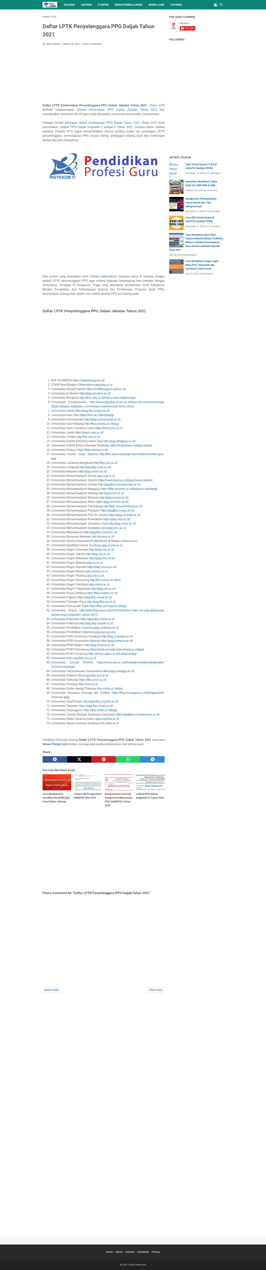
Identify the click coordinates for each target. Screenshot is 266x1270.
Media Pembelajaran (128, 4)
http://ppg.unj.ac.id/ (98, 553)
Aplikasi (69, 4)
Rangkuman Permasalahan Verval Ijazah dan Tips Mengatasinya (201, 202)
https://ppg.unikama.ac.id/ (116, 640)
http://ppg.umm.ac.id (111, 493)
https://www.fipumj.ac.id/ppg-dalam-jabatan (125, 480)
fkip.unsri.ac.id (88, 684)
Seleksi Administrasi (103, 276)
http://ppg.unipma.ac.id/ (99, 645)
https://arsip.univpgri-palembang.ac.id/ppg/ (117, 649)
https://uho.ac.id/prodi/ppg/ (97, 415)
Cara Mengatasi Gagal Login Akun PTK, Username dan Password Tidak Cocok (201, 265)
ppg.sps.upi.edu (105, 632)
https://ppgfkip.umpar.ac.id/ (117, 510)
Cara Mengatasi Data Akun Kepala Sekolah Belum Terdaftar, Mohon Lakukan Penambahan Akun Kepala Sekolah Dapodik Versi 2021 (196, 242)
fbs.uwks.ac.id (110, 723)
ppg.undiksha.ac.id (106, 627)
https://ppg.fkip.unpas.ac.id (97, 619)
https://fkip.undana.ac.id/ (102, 592)
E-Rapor (103, 4)
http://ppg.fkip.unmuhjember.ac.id (119, 484)
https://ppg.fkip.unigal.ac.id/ (92, 410)
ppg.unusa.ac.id (112, 545)
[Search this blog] (221, 5)
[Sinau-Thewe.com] (50, 4)
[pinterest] (103, 759)
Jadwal (160, 127)
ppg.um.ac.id (94, 562)
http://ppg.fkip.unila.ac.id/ (95, 467)
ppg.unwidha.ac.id (107, 718)
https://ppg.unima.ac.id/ (102, 566)
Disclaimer (143, 1251)
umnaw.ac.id (129, 540)
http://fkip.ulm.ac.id (105, 462)
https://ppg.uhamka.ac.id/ (125, 514)
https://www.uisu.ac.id (109, 428)
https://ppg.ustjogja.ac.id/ (118, 671)
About (119, 1251)
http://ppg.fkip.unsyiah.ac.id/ (100, 701)
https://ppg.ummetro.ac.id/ (112, 501)
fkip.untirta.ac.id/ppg (110, 688)
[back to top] (258, 1261)
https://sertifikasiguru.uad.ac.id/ (106, 389)
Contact (129, 1251)
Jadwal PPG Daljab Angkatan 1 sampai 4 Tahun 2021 (96, 127)
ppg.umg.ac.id (106, 475)
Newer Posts (52, 989)
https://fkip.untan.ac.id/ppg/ (100, 710)
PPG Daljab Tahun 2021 (123, 122)
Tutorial (176, 4)
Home (109, 1251)
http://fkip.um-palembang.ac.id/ (122, 506)
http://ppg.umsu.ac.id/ (122, 523)
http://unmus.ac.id (103, 536)
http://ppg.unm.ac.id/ (102, 558)
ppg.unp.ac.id (95, 575)
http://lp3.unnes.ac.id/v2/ (105, 579)
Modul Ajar (156, 4)
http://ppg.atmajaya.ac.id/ (119, 441)
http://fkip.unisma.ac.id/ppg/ (101, 423)
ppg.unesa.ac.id (99, 584)
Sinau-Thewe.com (55, 744)
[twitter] (79, 759)
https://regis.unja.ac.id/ (89, 432)
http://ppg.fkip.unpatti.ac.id (96, 623)
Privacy (156, 1251)
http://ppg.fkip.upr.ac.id (101, 601)
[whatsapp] (128, 759)
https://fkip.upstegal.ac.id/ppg (107, 606)
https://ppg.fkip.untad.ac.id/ (96, 705)
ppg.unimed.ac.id (96, 571)
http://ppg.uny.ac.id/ (103, 588)
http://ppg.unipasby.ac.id (117, 636)
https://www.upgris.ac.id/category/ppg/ (112, 653)
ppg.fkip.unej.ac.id (88, 436)
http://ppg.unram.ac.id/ (92, 471)
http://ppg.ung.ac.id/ (101, 549)
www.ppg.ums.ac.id (113, 527)
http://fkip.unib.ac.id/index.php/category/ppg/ (107, 397)
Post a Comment (92, 43)
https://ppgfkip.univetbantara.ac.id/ (138, 714)
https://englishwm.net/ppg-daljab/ (131, 445)
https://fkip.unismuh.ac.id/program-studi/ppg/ (129, 488)
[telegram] (152, 759)
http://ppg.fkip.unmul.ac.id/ (100, 532)
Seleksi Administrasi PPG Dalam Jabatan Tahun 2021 (117, 109)
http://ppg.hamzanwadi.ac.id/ (102, 419)
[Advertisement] (104, 75)
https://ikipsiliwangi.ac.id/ (89, 380)
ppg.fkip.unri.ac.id (84, 658)
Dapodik (86, 4)
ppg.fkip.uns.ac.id (97, 675)
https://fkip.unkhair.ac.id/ (92, 449)
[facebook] (55, 759)
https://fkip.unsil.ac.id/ (92, 679)
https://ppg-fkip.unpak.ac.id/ (94, 597)
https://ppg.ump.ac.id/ (116, 519)
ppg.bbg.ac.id (103, 384)
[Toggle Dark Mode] (216, 5)
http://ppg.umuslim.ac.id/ (95, 393)
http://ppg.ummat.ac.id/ (114, 497)
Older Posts (155, 989)
